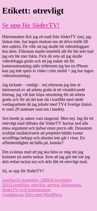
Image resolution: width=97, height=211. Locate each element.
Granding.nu (13, 194)
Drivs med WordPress (43, 194)
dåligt (24, 185)
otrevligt (38, 185)
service (53, 185)
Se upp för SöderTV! (31, 25)
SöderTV (10, 189)
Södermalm (71, 185)
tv (21, 189)
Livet (15, 185)
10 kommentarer (37, 189)
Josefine (9, 180)
